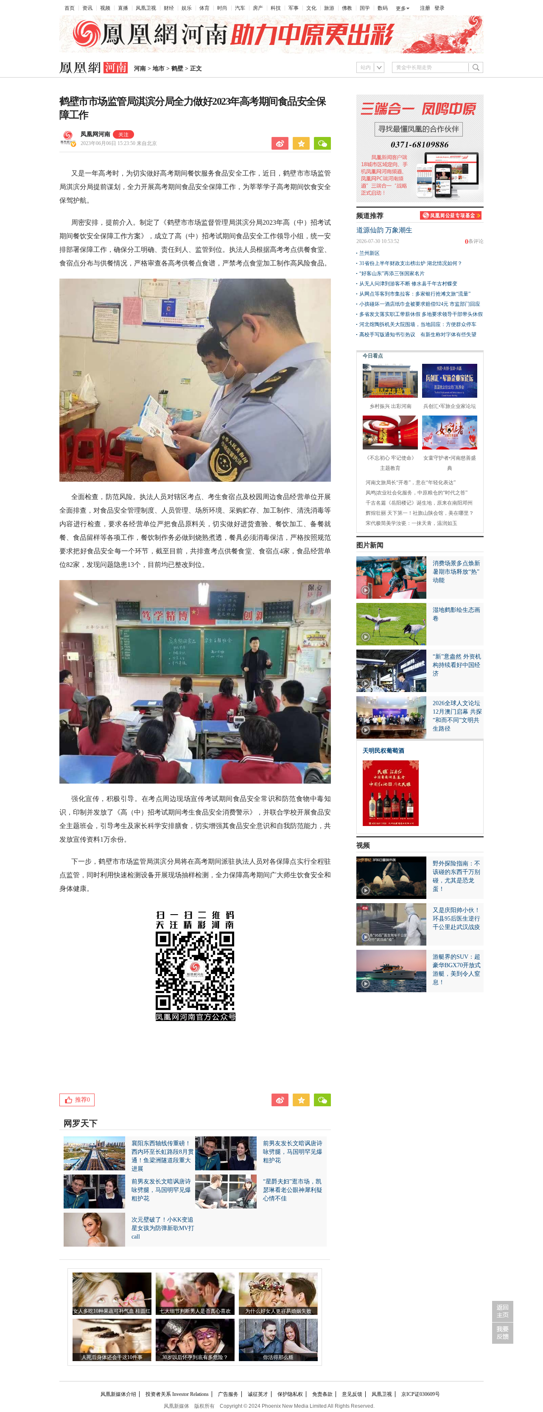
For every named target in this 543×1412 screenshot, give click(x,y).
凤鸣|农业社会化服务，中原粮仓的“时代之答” (416, 493)
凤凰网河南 (95, 134)
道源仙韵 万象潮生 (384, 230)
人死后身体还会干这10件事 (112, 1357)
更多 (401, 8)
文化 (311, 8)
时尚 (222, 8)
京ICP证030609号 (420, 1394)
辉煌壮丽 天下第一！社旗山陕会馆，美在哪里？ (420, 513)
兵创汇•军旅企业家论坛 (449, 406)
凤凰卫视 (146, 8)
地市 (159, 68)
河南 (140, 68)
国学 (365, 8)
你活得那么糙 (278, 1357)
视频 (105, 8)
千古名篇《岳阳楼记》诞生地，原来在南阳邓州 (419, 503)
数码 (383, 8)
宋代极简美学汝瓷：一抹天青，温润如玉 (411, 523)
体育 (204, 8)
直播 (123, 8)
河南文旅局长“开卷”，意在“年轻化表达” (411, 483)
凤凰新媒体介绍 (118, 1394)
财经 (169, 8)
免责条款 (322, 1394)
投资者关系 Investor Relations (177, 1394)
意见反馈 (352, 1394)
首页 (69, 8)
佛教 (347, 8)
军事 (293, 8)
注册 (425, 8)
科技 (276, 8)
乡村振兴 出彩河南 (390, 406)
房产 (258, 8)
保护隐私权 (290, 1394)
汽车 (240, 8)
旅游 (329, 8)
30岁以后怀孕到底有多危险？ (195, 1357)
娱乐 (187, 8)
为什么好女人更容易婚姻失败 (278, 1311)
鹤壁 (177, 68)
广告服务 (228, 1394)
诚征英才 (258, 1394)
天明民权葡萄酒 (383, 751)
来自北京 (119, 143)
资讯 (87, 8)
